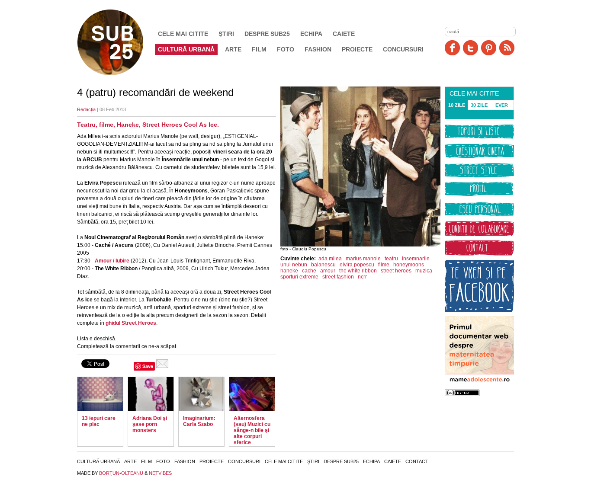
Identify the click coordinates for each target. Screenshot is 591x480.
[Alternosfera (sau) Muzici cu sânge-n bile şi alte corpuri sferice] (252, 394)
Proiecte (357, 49)
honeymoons (408, 265)
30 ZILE (479, 105)
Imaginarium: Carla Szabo (199, 421)
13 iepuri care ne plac (99, 421)
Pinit (488, 47)
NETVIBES (160, 473)
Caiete (344, 33)
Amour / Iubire (112, 261)
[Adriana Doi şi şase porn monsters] (150, 394)
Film (259, 49)
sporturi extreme (299, 277)
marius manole (363, 259)
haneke (289, 271)
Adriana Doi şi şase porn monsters (149, 424)
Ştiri (226, 33)
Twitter (470, 47)
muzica (423, 271)
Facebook (452, 47)
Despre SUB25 (267, 33)
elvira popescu (357, 265)
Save (147, 366)
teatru (391, 259)
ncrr (362, 277)
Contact (416, 461)
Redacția (86, 109)
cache (309, 271)
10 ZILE (456, 105)
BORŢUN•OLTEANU (121, 473)
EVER (501, 105)
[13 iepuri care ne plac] (100, 394)
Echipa (311, 33)
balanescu (323, 265)
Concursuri (403, 49)
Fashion (318, 49)
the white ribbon (358, 271)
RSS (506, 47)
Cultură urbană (186, 49)
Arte (233, 49)
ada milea (330, 259)
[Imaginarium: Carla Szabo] (201, 394)
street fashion (338, 277)
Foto (285, 49)
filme (383, 265)
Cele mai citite (183, 33)
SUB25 (120, 42)
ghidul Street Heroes (131, 323)
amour (327, 271)
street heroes (396, 271)
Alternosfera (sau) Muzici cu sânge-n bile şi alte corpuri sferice (252, 430)
